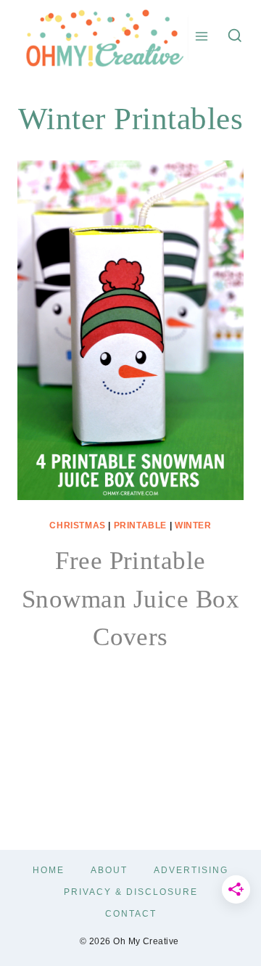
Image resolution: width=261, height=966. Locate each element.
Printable (140, 525)
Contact (131, 914)
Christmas (77, 525)
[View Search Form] (235, 36)
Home (49, 870)
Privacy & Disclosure (131, 892)
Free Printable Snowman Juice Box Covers (130, 599)
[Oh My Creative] (102, 36)
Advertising (191, 870)
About (109, 870)
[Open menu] (201, 36)
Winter (193, 525)
